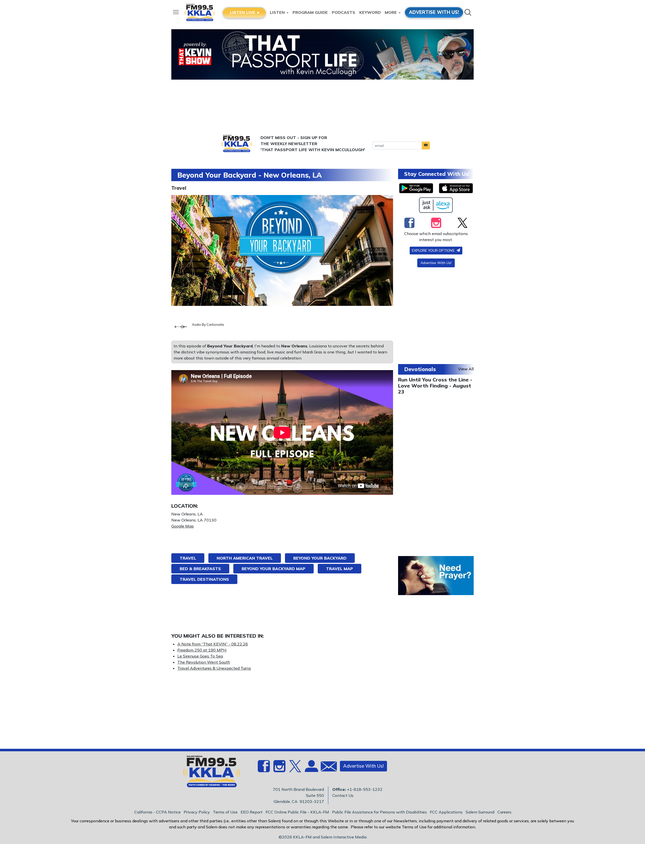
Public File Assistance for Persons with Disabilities (379, 812)
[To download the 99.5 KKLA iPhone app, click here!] (456, 188)
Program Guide (310, 12)
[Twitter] (462, 223)
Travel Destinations (204, 579)
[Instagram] (436, 223)
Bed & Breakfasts (200, 568)
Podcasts (343, 12)
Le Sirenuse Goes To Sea (200, 656)
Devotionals (420, 369)
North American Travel (245, 558)
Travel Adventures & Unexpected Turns (214, 668)
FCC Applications (446, 812)
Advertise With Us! (436, 263)
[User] (311, 769)
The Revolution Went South (203, 662)
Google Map (182, 526)
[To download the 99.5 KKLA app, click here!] (416, 188)
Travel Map (339, 568)
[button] (426, 145)
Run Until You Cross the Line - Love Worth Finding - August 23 (435, 385)
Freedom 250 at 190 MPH (202, 650)
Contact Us (342, 795)
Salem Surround (480, 812)
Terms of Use (225, 812)
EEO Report (252, 812)
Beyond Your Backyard (319, 558)
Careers (504, 812)
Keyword (370, 12)
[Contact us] (327, 767)
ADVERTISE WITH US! (434, 12)
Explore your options (434, 250)
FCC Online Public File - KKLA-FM (297, 812)
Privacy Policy (197, 812)
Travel (178, 188)
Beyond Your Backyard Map (273, 568)
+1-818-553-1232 (364, 789)
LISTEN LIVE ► (245, 12)
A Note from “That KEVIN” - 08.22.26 (212, 643)
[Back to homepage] (208, 772)
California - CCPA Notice (157, 812)
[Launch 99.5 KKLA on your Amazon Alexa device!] (436, 205)
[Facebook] (409, 223)
